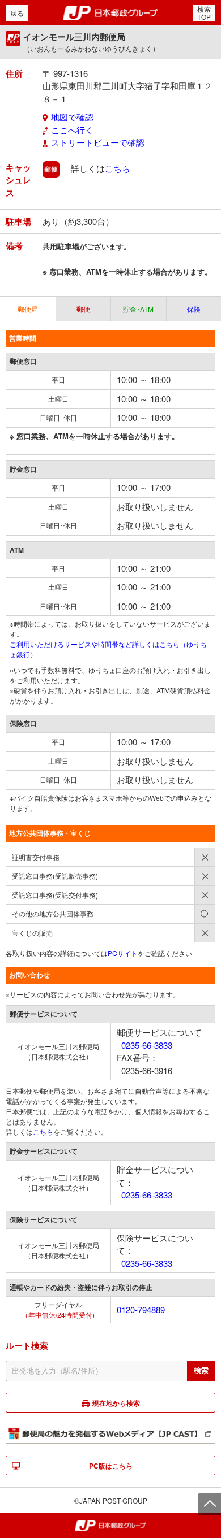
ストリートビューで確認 (97, 142)
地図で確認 (72, 117)
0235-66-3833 (146, 1045)
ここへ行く (72, 130)
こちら (117, 167)
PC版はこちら (111, 1466)
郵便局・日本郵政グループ (110, 13)
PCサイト (123, 953)
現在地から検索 (116, 1403)
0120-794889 (141, 1309)
